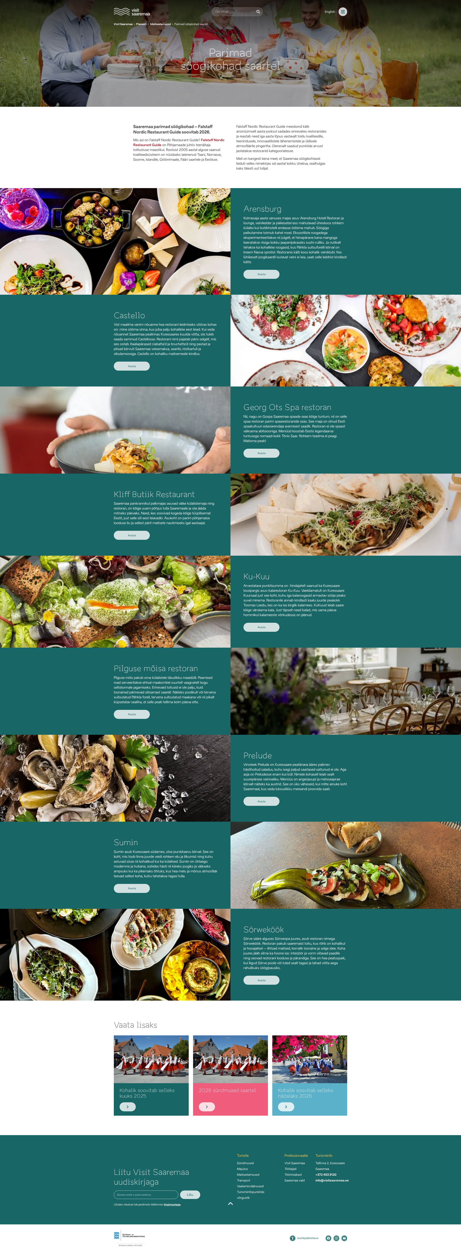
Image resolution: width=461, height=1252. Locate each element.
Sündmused (245, 1163)
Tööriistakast (293, 1174)
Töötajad (290, 1169)
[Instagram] (336, 1238)
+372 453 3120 (325, 1174)
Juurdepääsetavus (307, 1238)
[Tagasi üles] (230, 1203)
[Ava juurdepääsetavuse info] (293, 1238)
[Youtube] (344, 1238)
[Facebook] (328, 1238)
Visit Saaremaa (295, 1163)
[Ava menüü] (343, 11)
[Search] (258, 11)
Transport (243, 1180)
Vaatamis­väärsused (250, 1186)
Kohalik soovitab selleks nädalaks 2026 (305, 1093)
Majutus (242, 1169)
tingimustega (172, 1204)
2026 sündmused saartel (227, 1090)
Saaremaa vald (295, 1180)
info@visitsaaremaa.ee (332, 1180)
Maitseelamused (248, 1174)
